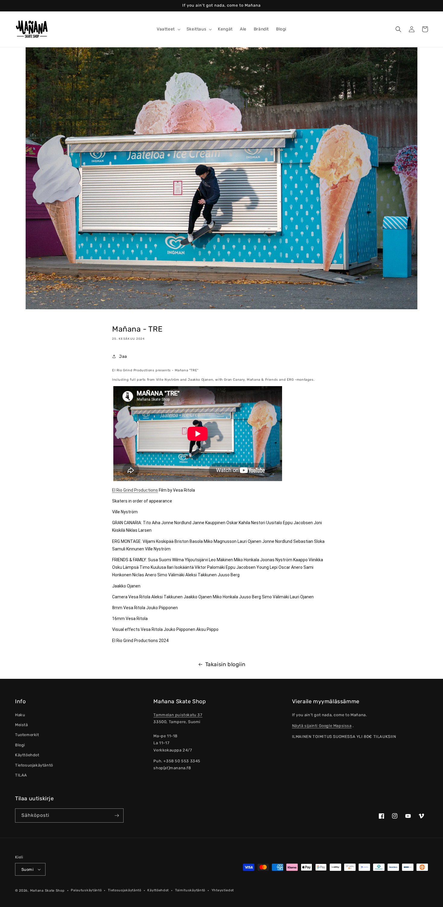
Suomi (27, 869)
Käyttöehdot (27, 755)
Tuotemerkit (27, 734)
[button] (168, 29)
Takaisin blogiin (225, 664)
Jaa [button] (123, 356)
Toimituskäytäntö (190, 890)
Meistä (21, 725)
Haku (20, 715)
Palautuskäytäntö (86, 890)
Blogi (20, 745)
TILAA (21, 775)
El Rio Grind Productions (135, 490)
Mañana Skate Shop (47, 891)
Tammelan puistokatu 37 (177, 715)
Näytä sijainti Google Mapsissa (322, 725)
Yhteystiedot (223, 890)
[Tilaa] (116, 815)
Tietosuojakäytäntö (34, 765)
